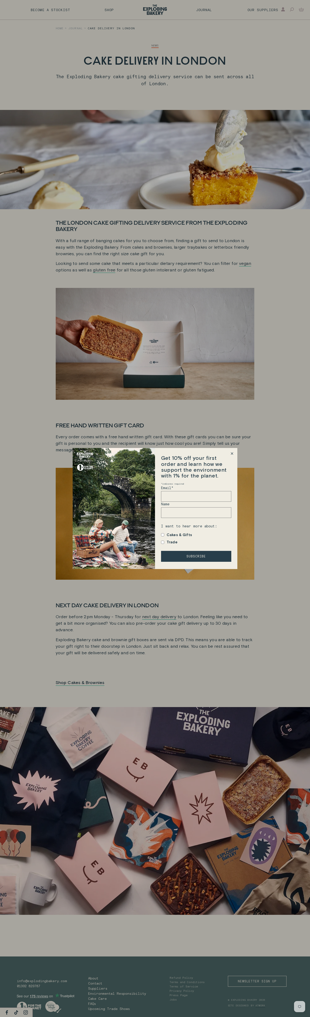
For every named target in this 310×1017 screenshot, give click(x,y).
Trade (172, 542)
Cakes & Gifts (179, 535)
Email (167, 488)
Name (165, 504)
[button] (232, 453)
